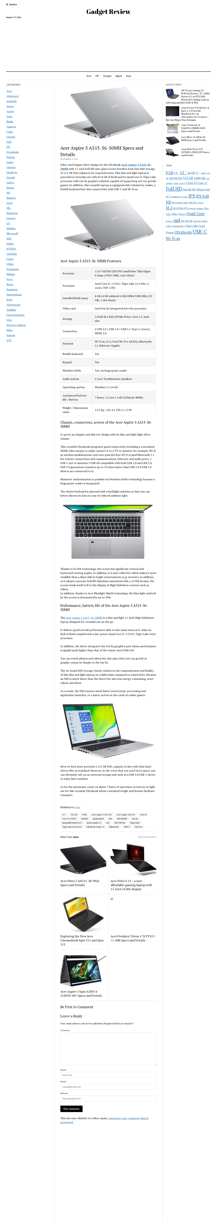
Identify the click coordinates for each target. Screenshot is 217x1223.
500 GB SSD (175, 178)
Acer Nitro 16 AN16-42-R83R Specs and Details (193, 139)
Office (174, 214)
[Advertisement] (108, 43)
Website (64, 1093)
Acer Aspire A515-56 (125, 814)
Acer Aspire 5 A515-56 (101, 814)
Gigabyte (11, 172)
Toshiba (11, 310)
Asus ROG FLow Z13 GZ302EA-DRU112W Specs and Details (195, 152)
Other (10, 264)
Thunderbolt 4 (178, 226)
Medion (11, 228)
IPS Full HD (122, 818)
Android (11, 101)
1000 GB (199, 178)
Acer (88, 76)
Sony (9, 299)
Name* (63, 1070)
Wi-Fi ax (138, 827)
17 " (197, 173)
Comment (65, 1030)
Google (107, 76)
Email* (63, 1081)
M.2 (169, 207)
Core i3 (182, 183)
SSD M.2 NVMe (200, 221)
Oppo (9, 259)
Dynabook (12, 152)
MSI (8, 238)
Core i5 (143, 814)
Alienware (12, 96)
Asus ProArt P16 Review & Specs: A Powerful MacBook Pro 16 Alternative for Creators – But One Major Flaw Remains (187, 113)
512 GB (74, 814)
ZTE (9, 340)
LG (8, 223)
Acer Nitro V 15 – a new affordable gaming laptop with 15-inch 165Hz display (131, 885)
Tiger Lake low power (72, 827)
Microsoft (12, 233)
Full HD (84, 818)
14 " (176, 173)
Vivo (9, 320)
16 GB (191, 173)
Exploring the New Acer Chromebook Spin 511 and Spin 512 (82, 940)
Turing (170, 232)
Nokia (9, 243)
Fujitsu (10, 157)
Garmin (11, 167)
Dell (8, 142)
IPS (110, 818)
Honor (10, 187)
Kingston (12, 213)
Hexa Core (203, 189)
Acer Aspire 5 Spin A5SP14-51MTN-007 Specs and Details (81, 993)
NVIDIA (11, 249)
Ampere (169, 183)
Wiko (9, 330)
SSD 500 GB (119, 822)
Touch (202, 225)
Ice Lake (184, 196)
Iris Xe (135, 818)
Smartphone (14, 294)
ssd (107, 822)
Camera (11, 126)
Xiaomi (10, 335)
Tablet (168, 226)
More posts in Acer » (147, 837)
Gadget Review (108, 11)
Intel (9, 203)
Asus (128, 76)
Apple (118, 76)
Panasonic (12, 269)
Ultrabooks (114, 827)
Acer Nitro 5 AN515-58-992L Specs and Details (80, 883)
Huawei (10, 198)
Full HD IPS (189, 189)
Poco (9, 279)
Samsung (12, 289)
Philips (10, 274)
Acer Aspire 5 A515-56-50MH (83, 618)
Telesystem (13, 305)
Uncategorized (15, 315)
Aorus (10, 106)
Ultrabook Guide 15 (95, 827)
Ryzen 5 (169, 221)
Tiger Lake (135, 822)
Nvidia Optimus (196, 208)
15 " (64, 814)
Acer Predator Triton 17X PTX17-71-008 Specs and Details (133, 938)
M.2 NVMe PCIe (181, 208)
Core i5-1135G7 (69, 818)
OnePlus (11, 254)
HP (97, 76)
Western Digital (16, 325)
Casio (9, 132)
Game (9, 162)
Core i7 (203, 183)
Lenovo (10, 218)
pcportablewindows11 (72, 822)
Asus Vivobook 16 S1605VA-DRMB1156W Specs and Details (193, 128)
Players (182, 214)
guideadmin (98, 818)
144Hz (203, 173)
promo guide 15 (94, 822)
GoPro (10, 182)
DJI (8, 147)
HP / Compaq (172, 196)
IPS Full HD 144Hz (180, 202)
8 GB (84, 814)
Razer (9, 284)
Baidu (9, 121)
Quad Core (195, 213)
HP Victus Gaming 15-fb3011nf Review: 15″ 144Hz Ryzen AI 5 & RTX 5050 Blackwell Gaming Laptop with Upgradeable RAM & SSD (188, 96)
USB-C (127, 827)
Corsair (10, 137)
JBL (8, 208)
